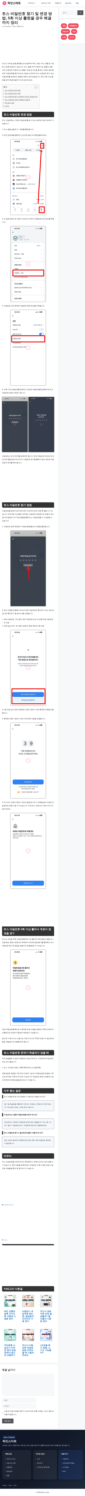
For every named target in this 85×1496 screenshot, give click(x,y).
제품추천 (58, 3)
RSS (64, 1471)
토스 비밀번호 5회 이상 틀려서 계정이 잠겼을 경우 (21, 97)
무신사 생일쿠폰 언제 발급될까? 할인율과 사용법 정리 (46, 1316)
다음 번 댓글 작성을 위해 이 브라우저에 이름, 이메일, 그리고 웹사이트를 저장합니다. (29, 1412)
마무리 (7, 106)
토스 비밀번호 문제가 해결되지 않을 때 (17, 100)
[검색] (80, 12)
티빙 (74, 31)
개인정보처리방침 (68, 1463)
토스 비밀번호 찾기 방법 (13, 93)
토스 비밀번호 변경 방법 (13, 90)
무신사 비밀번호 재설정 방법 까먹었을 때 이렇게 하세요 (28, 1350)
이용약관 (66, 1459)
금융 (77, 3)
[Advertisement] (28, 43)
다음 (64, 37)
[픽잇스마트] (12, 3)
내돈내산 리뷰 (46, 3)
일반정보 (68, 3)
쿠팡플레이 (73, 26)
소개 (38, 1459)
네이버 (71, 37)
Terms (10, 1485)
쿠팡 (64, 26)
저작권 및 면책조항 (43, 1467)
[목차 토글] (35, 87)
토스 (5, 1240)
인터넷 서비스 (8, 1205)
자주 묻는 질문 (9, 103)
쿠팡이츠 (65, 31)
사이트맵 (66, 1467)
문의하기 (40, 1463)
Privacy (4, 1485)
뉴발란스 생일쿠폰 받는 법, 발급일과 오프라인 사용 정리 (28, 1316)
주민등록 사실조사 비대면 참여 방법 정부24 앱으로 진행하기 (10, 1350)
